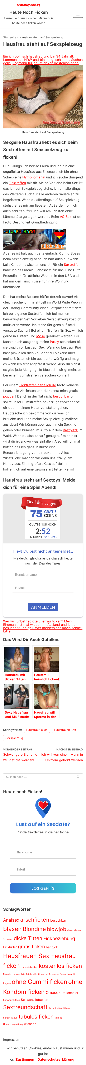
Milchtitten (38, 974)
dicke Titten (28, 938)
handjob (52, 947)
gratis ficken (31, 946)
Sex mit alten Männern (60, 1008)
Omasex (53, 992)
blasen (12, 928)
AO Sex (65, 217)
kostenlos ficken (60, 965)
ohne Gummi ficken (39, 981)
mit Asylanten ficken (55, 974)
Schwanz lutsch (11, 1000)
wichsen (30, 1024)
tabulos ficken (36, 1016)
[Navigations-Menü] (78, 14)
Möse (40, 336)
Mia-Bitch (26, 974)
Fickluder (10, 947)
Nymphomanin (33, 177)
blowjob (56, 929)
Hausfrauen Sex (65, 729)
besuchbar (61, 396)
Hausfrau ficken (37, 729)
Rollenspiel (70, 993)
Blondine (34, 929)
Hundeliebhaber (29, 967)
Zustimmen (24, 1059)
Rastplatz (70, 430)
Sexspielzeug (14, 738)
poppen (9, 396)
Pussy (54, 342)
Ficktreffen (17, 183)
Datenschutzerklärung (56, 1059)
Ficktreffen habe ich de (37, 385)
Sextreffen (72, 264)
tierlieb (58, 1017)
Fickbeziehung (59, 938)
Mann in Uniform (11, 974)
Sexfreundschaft (25, 1007)
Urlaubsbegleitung (13, 1024)
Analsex (11, 920)
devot (70, 930)
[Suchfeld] (78, 776)
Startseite (9, 37)
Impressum (11, 1039)
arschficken (34, 919)
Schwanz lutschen (34, 1000)
